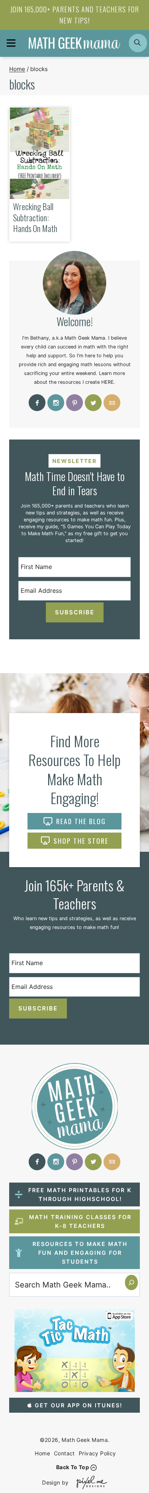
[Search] (131, 1282)
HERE (107, 382)
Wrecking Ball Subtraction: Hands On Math (35, 217)
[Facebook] (37, 402)
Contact (64, 1453)
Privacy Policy (97, 1453)
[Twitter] (93, 402)
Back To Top (72, 1467)
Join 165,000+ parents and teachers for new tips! (74, 14)
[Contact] (112, 402)
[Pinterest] (74, 402)
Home (42, 1453)
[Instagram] (55, 402)
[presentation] (39, 153)
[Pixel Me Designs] (90, 1482)
